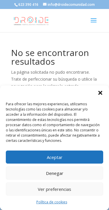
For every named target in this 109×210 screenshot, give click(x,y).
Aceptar (54, 157)
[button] (100, 93)
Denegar (54, 173)
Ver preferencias (54, 189)
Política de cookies (51, 202)
